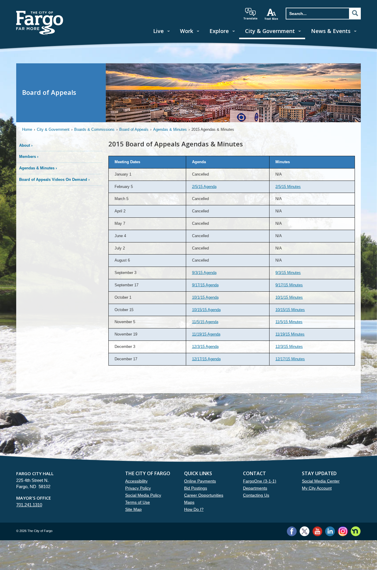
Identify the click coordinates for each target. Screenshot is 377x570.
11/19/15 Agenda (206, 334)
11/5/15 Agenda (205, 322)
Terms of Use (137, 502)
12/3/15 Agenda (205, 346)
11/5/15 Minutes (288, 322)
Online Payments (200, 481)
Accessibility (136, 481)
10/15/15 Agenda (206, 310)
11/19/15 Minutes (290, 334)
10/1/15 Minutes (289, 297)
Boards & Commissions (94, 129)
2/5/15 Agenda (204, 186)
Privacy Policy (138, 488)
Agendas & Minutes (170, 129)
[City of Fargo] (39, 12)
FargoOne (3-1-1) (259, 481)
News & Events (330, 30)
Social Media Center (321, 481)
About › (25, 145)
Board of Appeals (133, 129)
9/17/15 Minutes (289, 285)
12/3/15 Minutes (289, 346)
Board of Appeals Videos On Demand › (54, 179)
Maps (189, 502)
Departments (255, 488)
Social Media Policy (143, 495)
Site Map (133, 509)
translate (250, 14)
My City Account (317, 488)
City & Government (270, 30)
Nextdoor (356, 531)
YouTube (317, 531)
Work (186, 30)
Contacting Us (256, 495)
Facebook (292, 531)
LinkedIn (330, 531)
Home (27, 129)
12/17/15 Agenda (206, 359)
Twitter (305, 531)
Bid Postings (195, 488)
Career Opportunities (203, 495)
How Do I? (194, 509)
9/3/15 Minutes (288, 272)
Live (158, 30)
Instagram (343, 531)
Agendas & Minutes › (38, 168)
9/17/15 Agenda (205, 285)
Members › (28, 156)
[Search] (355, 13)
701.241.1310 (29, 504)
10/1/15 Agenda (205, 297)
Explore (219, 30)
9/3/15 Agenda (204, 272)
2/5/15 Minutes (288, 186)
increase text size (271, 14)
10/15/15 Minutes (290, 310)
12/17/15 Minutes (290, 359)
